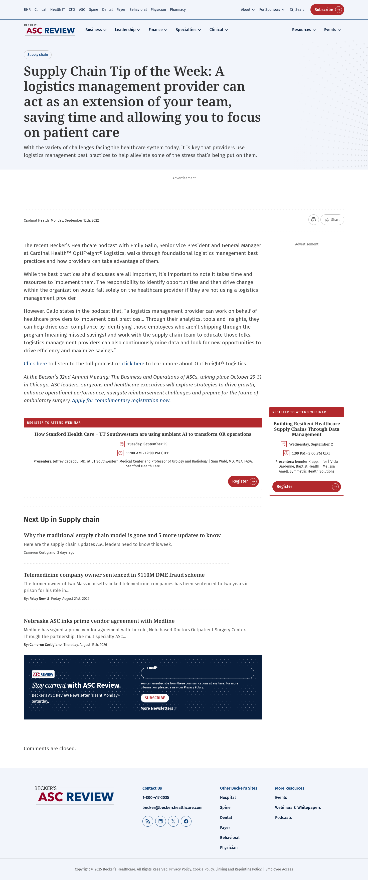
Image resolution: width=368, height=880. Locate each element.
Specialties (186, 29)
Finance (156, 29)
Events (330, 29)
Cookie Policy (203, 869)
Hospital (228, 797)
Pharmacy (178, 10)
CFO (72, 10)
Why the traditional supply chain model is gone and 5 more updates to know (122, 535)
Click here (35, 363)
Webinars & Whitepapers (298, 807)
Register (240, 481)
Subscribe (324, 9)
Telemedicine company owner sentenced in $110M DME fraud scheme (114, 574)
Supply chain (38, 55)
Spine (93, 10)
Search (300, 10)
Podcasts (283, 817)
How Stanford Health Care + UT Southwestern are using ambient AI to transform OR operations (143, 434)
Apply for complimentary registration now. (121, 400)
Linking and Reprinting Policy (238, 869)
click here (133, 363)
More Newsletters (157, 708)
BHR (27, 10)
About (245, 10)
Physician (158, 10)
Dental (107, 10)
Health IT (57, 10)
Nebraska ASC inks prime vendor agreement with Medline (99, 620)
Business (93, 29)
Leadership (125, 29)
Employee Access (279, 869)
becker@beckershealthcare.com (172, 807)
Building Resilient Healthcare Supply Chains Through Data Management (307, 428)
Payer (121, 10)
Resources (301, 29)
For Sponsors (269, 10)
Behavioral (138, 10)
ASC (82, 10)
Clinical (40, 10)
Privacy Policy (193, 687)
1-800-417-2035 (155, 797)
